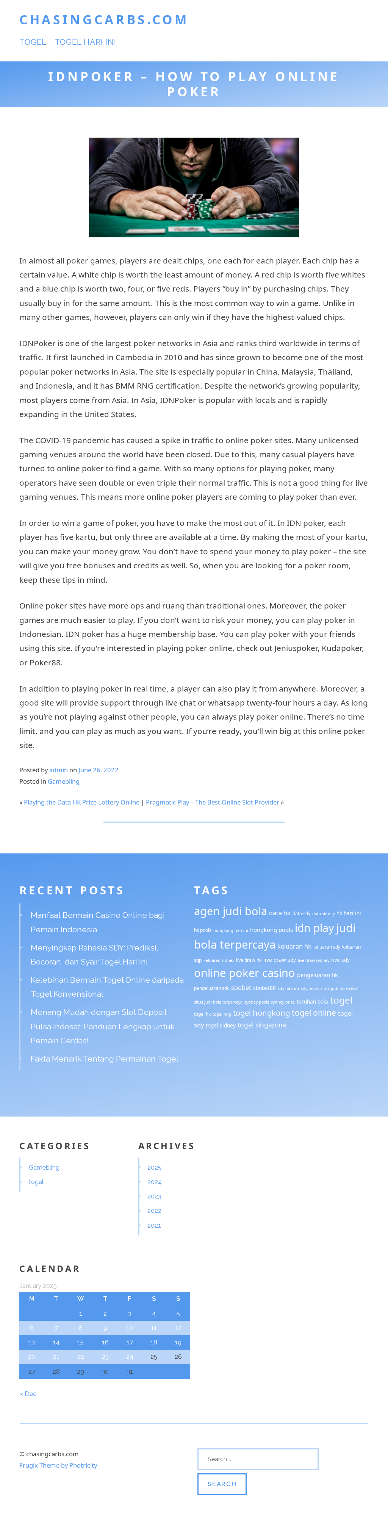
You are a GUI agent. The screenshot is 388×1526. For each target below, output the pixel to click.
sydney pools (256, 1002)
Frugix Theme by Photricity (58, 1465)
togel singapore (262, 1024)
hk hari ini (348, 913)
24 (129, 1356)
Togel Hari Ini (86, 42)
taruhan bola (312, 1001)
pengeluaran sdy (211, 988)
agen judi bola (230, 911)
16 (105, 1342)
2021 (154, 1225)
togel (33, 42)
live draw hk (248, 960)
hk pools (202, 930)
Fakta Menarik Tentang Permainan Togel (104, 1058)
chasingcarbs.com (104, 19)
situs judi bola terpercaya (218, 1002)
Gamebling (64, 781)
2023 (154, 1196)
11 (154, 1328)
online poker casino (244, 972)
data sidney (323, 913)
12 (178, 1328)
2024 (154, 1182)
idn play (314, 928)
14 (56, 1342)
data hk (280, 913)
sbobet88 (264, 987)
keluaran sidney (218, 960)
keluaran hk (294, 946)
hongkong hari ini (230, 930)
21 (56, 1356)
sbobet (241, 987)
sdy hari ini (288, 988)
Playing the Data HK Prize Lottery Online (81, 802)
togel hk (202, 1014)
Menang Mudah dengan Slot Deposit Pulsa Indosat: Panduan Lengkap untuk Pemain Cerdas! (103, 1026)
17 (130, 1342)
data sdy (301, 913)
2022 (154, 1210)
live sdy (340, 959)
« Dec (27, 1393)
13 (31, 1342)
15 (80, 1342)
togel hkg (222, 1014)
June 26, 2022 (98, 769)
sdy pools (310, 988)
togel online (314, 1012)
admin (58, 769)
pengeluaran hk (317, 975)
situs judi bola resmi (340, 988)
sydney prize (283, 1002)
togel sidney (221, 1025)
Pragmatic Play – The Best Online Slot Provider (212, 802)
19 (178, 1342)
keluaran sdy (326, 947)
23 (105, 1356)
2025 (154, 1167)
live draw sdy (279, 959)
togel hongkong (261, 1012)
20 (31, 1356)
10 (129, 1328)
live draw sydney (313, 960)
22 (80, 1356)
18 (153, 1342)
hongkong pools (271, 929)
